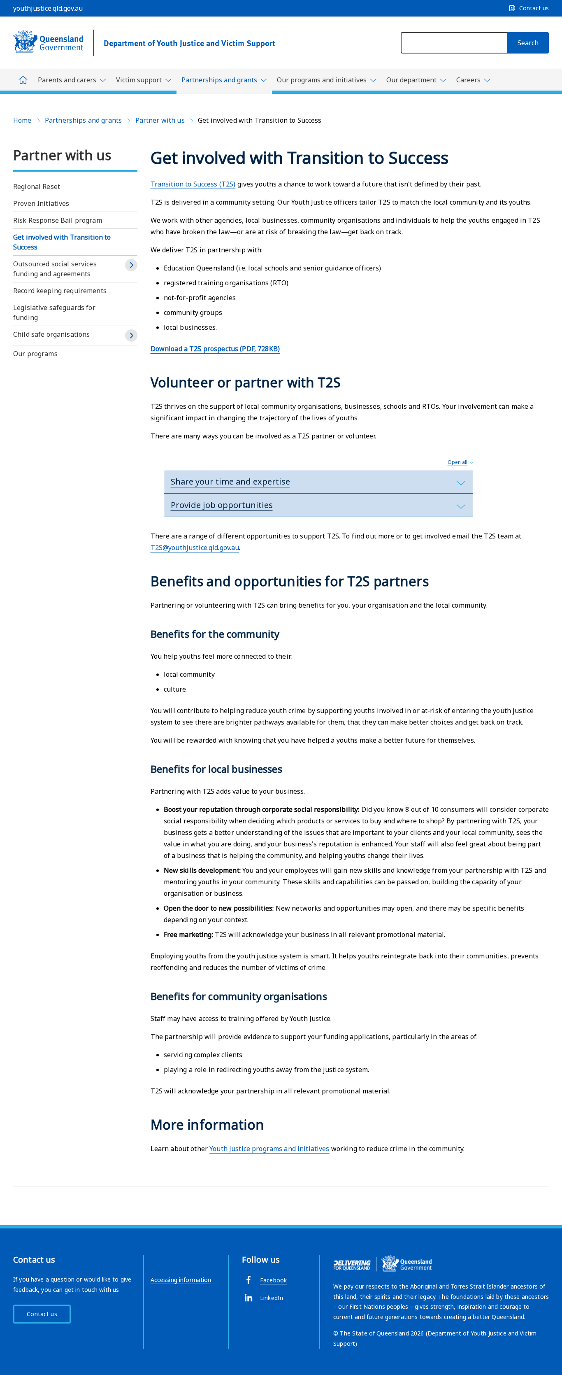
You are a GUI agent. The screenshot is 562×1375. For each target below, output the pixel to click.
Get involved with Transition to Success (62, 242)
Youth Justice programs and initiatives (269, 1148)
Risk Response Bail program (57, 220)
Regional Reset (36, 186)
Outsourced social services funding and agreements (55, 268)
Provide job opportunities (222, 504)
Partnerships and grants (83, 120)
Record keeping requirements (60, 290)
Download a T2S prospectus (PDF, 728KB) (215, 348)
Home (22, 120)
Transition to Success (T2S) (193, 184)
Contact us (42, 1314)
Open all (457, 462)
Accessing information (181, 1280)
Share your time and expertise (230, 481)
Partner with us (160, 120)
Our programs (35, 353)
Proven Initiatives (41, 203)
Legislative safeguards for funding (54, 312)
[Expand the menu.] (131, 265)
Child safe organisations (51, 334)
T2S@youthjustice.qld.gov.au (195, 547)
